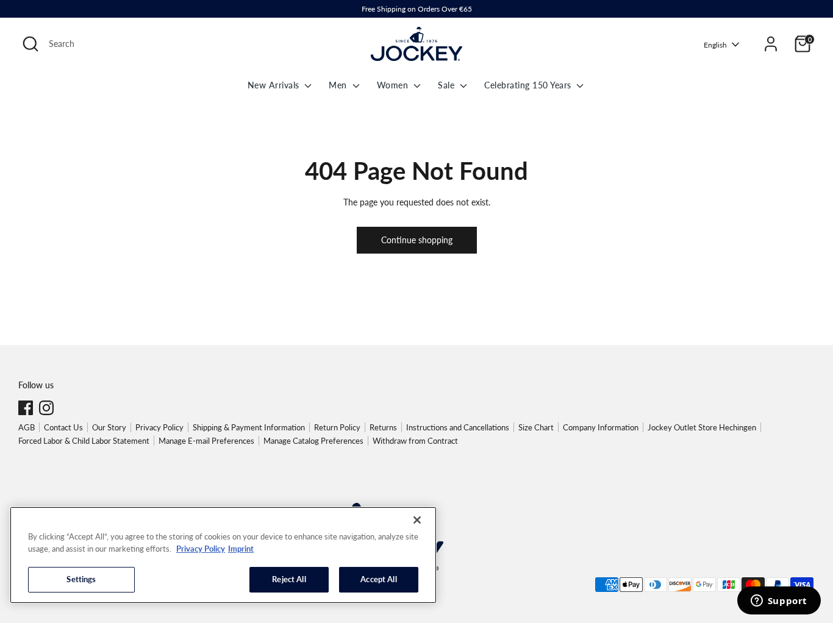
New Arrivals (275, 85)
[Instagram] (46, 407)
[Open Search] (30, 44)
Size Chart (536, 427)
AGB (26, 427)
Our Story (109, 427)
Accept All (378, 579)
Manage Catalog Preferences (313, 441)
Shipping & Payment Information (249, 427)
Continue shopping (416, 240)
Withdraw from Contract (415, 441)
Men (339, 85)
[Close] (417, 520)
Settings (81, 579)
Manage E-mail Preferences (206, 441)
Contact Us (63, 427)
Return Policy (337, 427)
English (715, 44)
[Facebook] (25, 407)
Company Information (600, 427)
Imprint (241, 549)
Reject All (289, 579)
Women (394, 85)
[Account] (771, 44)
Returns (383, 427)
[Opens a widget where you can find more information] (779, 601)
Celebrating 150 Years (529, 85)
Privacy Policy (159, 427)
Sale (447, 85)
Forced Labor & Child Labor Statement (83, 441)
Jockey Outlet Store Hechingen (702, 427)
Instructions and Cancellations (457, 427)
